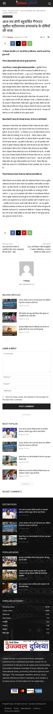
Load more (26, 484)
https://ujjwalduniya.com (27, 284)
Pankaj (10, 37)
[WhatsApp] (29, 43)
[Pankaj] (4, 37)
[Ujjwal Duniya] (26, 3)
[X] (18, 43)
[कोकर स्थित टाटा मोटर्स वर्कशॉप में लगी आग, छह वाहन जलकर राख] (9, 461)
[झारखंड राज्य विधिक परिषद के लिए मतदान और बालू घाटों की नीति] (9, 561)
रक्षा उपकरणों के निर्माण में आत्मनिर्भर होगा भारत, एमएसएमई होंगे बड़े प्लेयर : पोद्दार (13, 249)
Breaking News (13, 11)
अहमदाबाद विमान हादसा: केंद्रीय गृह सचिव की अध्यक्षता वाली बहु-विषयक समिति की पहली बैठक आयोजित (33, 573)
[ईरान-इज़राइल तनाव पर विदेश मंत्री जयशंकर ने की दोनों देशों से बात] (9, 588)
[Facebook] (12, 43)
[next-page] (7, 340)
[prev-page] (4, 340)
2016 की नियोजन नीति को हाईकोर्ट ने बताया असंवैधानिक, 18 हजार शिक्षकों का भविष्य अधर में (39, 249)
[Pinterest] (24, 43)
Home (4, 11)
